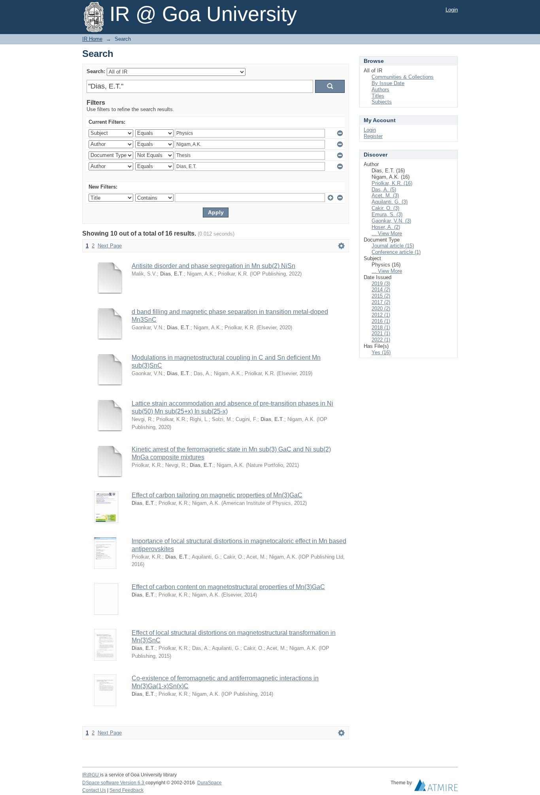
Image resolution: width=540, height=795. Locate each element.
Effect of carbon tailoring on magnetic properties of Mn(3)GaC (217, 495)
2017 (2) (381, 302)
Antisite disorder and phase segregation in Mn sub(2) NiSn (213, 265)
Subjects (382, 102)
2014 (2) (381, 290)
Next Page (110, 246)
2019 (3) (381, 284)
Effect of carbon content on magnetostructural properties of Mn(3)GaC (228, 587)
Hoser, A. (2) (386, 227)
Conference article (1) (396, 252)
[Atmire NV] (436, 787)
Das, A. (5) (384, 190)
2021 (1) (381, 333)
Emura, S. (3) (387, 214)
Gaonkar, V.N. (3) (391, 221)
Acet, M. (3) (385, 195)
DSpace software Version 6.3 (113, 783)
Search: (96, 71)
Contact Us (94, 790)
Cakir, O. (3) (385, 208)
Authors (380, 90)
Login (452, 10)
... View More (387, 233)
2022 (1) (381, 340)
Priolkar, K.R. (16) (392, 183)
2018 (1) (381, 327)
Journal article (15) (393, 246)
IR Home (92, 39)
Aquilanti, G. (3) (390, 202)
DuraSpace (209, 783)
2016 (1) (381, 321)
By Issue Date (388, 83)
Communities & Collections (403, 77)
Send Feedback (126, 790)
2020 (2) (381, 309)
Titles (378, 96)
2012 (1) (381, 315)
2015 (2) (381, 296)
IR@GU (91, 775)
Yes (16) (381, 352)
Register (373, 136)
